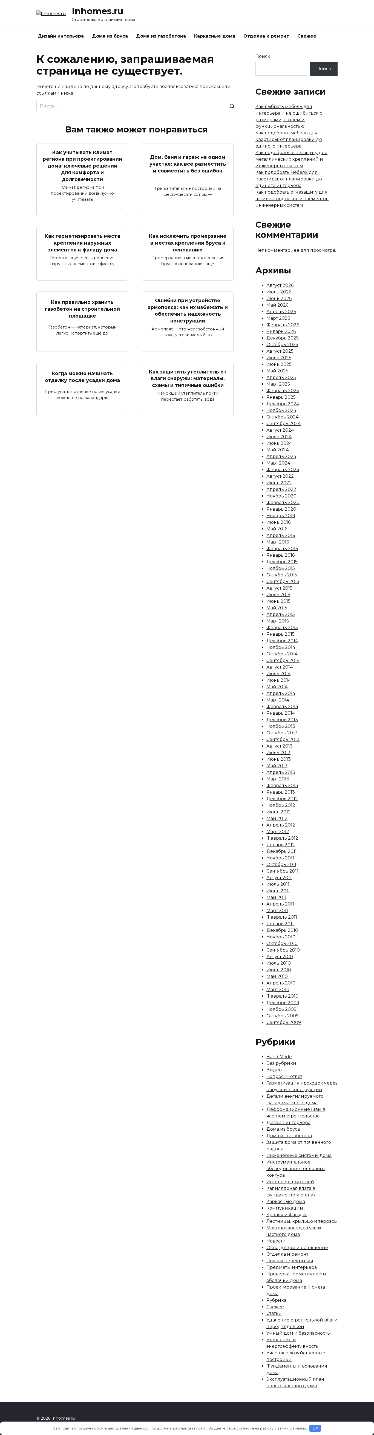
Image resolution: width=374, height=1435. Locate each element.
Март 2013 (277, 779)
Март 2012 (277, 831)
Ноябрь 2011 (280, 858)
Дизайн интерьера (61, 36)
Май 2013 (276, 765)
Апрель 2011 (280, 904)
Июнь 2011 (278, 890)
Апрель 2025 (281, 377)
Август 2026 (280, 285)
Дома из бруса (110, 36)
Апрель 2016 (280, 535)
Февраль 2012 (282, 838)
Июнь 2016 (278, 522)
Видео (274, 1069)
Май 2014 (276, 686)
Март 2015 (277, 621)
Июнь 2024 (279, 443)
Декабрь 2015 (282, 561)
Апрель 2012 (280, 825)
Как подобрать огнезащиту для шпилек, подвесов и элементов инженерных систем (292, 198)
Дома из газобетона (161, 36)
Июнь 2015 (278, 601)
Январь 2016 (280, 555)
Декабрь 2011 (281, 851)
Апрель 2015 (280, 614)
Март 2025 (278, 384)
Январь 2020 (281, 509)
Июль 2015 (278, 594)
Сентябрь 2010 (283, 950)
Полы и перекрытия (289, 1260)
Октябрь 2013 (281, 732)
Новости (276, 1241)
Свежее (306, 36)
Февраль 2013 (282, 785)
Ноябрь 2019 (280, 515)
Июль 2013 (278, 752)
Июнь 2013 (278, 759)
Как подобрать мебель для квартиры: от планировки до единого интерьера (288, 139)
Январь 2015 (280, 634)
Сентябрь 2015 (282, 581)
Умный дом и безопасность (298, 1333)
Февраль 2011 (281, 917)
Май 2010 (277, 976)
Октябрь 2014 (281, 653)
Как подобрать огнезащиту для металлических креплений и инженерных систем (291, 159)
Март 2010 (277, 989)
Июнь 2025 (279, 364)
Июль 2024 (279, 436)
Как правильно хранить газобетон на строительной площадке (82, 308)
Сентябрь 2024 (283, 423)
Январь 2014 (280, 713)
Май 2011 (276, 897)
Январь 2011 (280, 923)
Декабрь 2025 (282, 338)
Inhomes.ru (97, 11)
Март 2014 (277, 700)
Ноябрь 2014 (280, 647)
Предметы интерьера (291, 1267)
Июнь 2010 (278, 969)
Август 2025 (280, 351)
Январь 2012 (280, 844)
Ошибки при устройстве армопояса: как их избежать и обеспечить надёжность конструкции (188, 311)
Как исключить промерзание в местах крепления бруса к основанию (187, 242)
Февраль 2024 (282, 469)
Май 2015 (276, 607)
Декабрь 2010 (282, 930)
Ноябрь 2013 (280, 726)
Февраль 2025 (282, 390)
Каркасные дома (214, 36)
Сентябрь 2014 (283, 660)
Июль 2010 (278, 963)
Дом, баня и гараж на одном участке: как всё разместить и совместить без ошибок (187, 163)
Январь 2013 (280, 792)
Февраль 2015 (282, 627)
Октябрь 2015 (281, 575)
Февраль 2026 (282, 324)
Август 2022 (280, 476)
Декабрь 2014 (282, 640)
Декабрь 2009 (282, 1002)
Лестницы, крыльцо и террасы (302, 1221)
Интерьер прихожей (290, 1181)
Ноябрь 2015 (280, 568)
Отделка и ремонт (266, 36)
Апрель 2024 (281, 456)
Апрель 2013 (280, 772)
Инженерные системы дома (299, 1155)
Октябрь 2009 (282, 1015)
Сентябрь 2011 (282, 871)
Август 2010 (279, 956)
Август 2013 (279, 746)
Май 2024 (277, 449)
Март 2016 (277, 542)
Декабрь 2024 (282, 403)
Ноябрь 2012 (280, 805)
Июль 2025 (278, 357)
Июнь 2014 (278, 680)
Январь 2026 (281, 331)
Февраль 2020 (283, 502)
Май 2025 (277, 370)
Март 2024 (278, 463)
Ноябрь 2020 (281, 496)
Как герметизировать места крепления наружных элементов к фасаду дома (82, 242)
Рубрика (276, 1300)
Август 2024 (280, 430)
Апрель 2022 (281, 489)
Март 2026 (278, 318)
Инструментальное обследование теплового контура (295, 1168)
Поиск (262, 56)
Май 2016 (276, 528)
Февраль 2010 (282, 996)
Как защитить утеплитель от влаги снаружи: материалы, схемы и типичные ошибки (188, 378)
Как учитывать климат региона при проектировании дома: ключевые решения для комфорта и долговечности (82, 165)
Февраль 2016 (282, 548)
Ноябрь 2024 (281, 410)
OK (315, 1428)
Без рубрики (281, 1063)
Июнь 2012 (278, 811)
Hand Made (279, 1056)
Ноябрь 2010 (280, 936)
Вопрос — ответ (284, 1076)
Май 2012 (276, 818)
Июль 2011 (277, 884)
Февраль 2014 (282, 706)
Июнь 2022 (279, 482)
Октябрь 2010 (282, 943)
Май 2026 (277, 305)
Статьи (274, 1313)
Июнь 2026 (279, 298)
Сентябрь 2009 (283, 1022)
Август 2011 (279, 877)
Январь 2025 (281, 397)
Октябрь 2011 (281, 864)
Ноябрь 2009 (281, 1009)
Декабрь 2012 (282, 798)
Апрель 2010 (280, 983)
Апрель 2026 (281, 311)
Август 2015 (279, 588)
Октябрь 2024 (282, 417)
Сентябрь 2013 (283, 739)
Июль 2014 (278, 673)
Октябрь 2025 (282, 344)
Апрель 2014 (280, 693)
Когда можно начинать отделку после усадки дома (82, 376)
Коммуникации (284, 1208)
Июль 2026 (278, 292)
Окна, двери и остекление (297, 1247)
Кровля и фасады (286, 1214)
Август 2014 (279, 667)
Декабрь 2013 (282, 719)
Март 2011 (277, 910)
